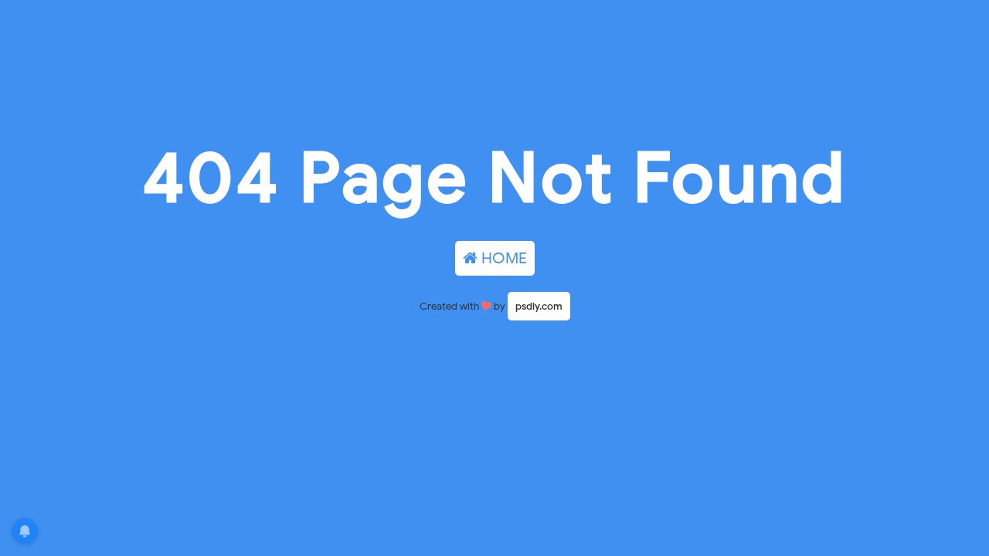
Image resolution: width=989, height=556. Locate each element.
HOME (502, 258)
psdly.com (538, 306)
